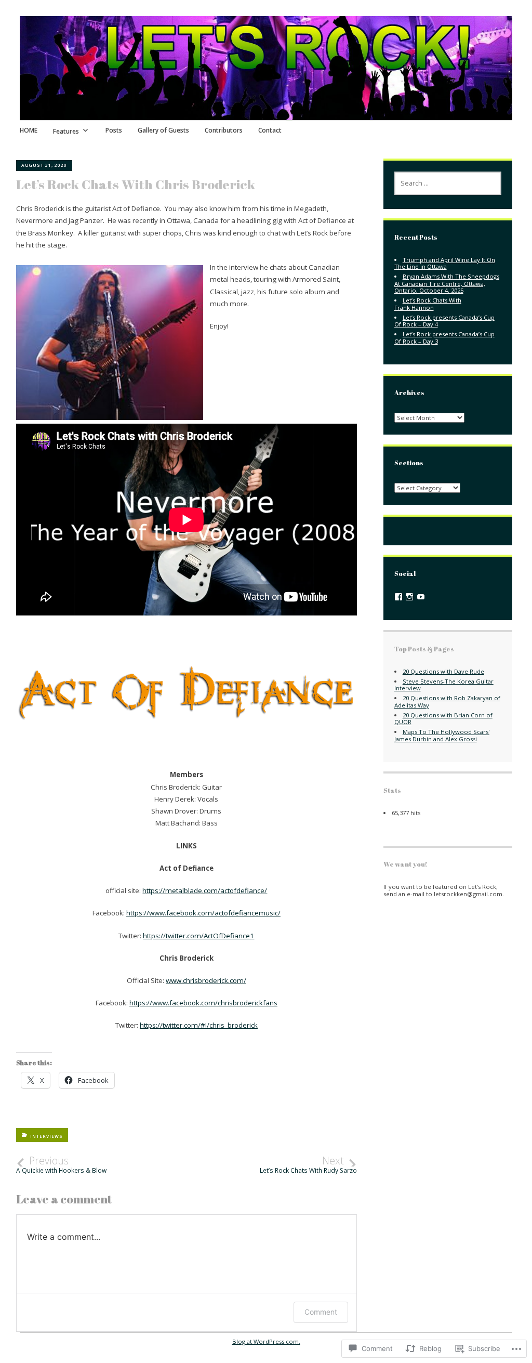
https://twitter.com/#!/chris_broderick (199, 1025)
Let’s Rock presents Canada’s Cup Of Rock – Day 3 (444, 337)
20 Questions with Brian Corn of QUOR (443, 718)
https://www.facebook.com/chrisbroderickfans (203, 1002)
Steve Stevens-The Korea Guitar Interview (444, 684)
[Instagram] (409, 597)
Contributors (224, 130)
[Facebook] (398, 597)
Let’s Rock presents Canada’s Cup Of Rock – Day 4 (444, 320)
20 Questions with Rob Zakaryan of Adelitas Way (447, 701)
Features (66, 131)
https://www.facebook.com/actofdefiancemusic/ (203, 913)
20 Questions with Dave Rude (443, 671)
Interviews (46, 1136)
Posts (113, 130)
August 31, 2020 (44, 165)
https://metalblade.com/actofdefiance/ (204, 890)
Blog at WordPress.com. (266, 1341)
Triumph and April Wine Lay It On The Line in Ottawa (444, 263)
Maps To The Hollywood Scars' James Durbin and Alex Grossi (441, 735)
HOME (28, 130)
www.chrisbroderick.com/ (206, 980)
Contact (270, 130)
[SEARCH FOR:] (448, 183)
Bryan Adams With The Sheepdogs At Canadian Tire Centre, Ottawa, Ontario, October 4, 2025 (446, 283)
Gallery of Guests (163, 130)
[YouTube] (421, 597)
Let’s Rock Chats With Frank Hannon (427, 303)
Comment (320, 1311)
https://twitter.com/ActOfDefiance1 (198, 935)
